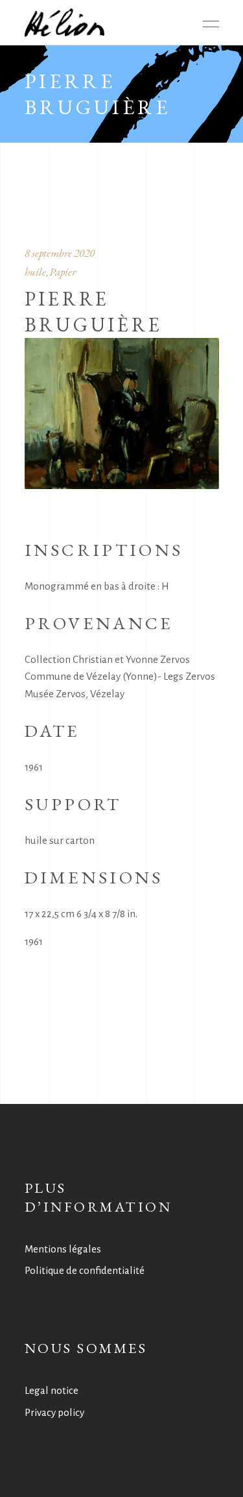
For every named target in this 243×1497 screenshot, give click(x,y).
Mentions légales (63, 1248)
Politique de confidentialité (85, 1270)
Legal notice (51, 1390)
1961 (34, 941)
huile (35, 272)
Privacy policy (54, 1412)
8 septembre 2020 (60, 253)
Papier (62, 272)
